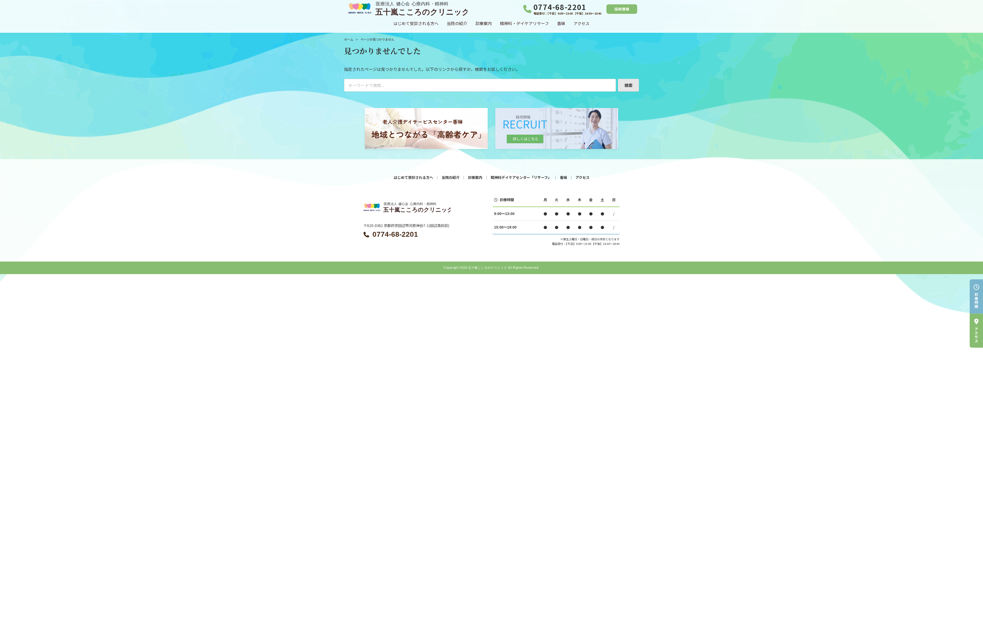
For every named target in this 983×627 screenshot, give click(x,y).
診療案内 (483, 23)
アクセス (581, 23)
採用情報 (621, 9)
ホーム (348, 39)
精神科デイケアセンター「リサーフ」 (521, 177)
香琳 (561, 23)
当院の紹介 (457, 23)
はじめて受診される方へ (416, 23)
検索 (628, 85)
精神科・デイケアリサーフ (524, 23)
